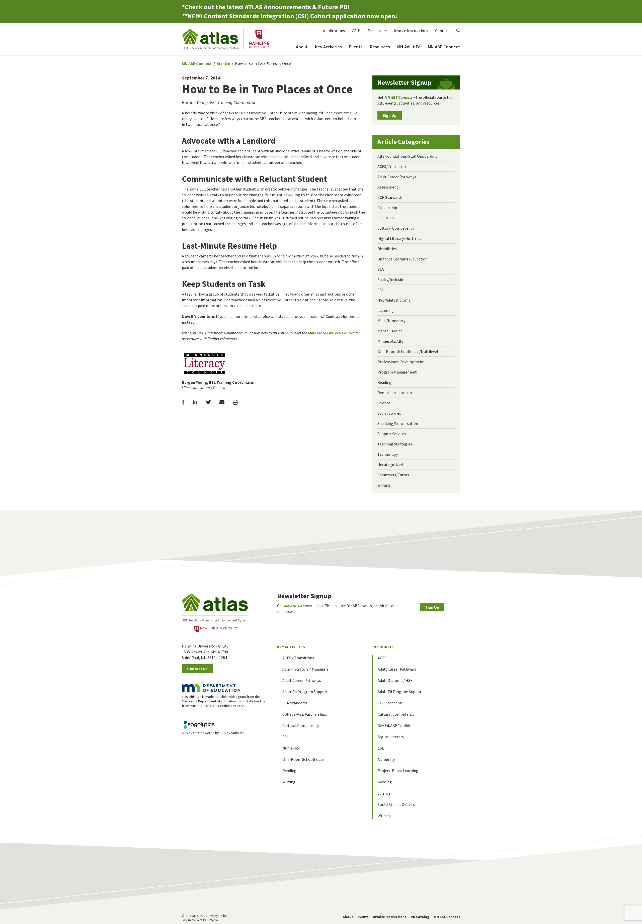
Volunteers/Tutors (393, 474)
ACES (382, 657)
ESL (380, 289)
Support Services (391, 433)
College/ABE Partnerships (304, 714)
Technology (387, 454)
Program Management (397, 372)
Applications (334, 30)
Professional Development (400, 361)
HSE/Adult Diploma (394, 300)
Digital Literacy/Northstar (400, 238)
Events (356, 47)
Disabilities (387, 248)
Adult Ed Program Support (305, 691)
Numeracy (291, 748)
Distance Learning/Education (402, 258)
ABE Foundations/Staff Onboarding (407, 156)
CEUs (356, 30)
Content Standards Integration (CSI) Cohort (267, 16)
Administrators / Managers (305, 669)
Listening (385, 310)
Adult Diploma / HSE (395, 680)
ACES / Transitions (298, 657)
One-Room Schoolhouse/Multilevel (407, 351)
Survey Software (232, 732)
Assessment (387, 187)
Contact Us (197, 668)
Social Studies (389, 413)
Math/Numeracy (391, 320)
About (302, 47)
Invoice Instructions (411, 30)
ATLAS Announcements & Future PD (296, 7)
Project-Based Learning (398, 770)
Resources (380, 47)
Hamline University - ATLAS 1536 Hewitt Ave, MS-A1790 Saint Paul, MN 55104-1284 (205, 651)
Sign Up (389, 115)
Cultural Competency (395, 228)
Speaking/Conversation (397, 423)
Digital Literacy (391, 736)
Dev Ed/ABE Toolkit (394, 725)
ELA (380, 269)
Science (383, 402)
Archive (223, 63)
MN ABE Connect (444, 47)
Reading (384, 382)
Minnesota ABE (390, 341)
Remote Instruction (394, 392)
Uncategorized (390, 464)
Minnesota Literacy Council (331, 332)
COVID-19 (385, 217)
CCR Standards (390, 197)
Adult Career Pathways (396, 176)
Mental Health (390, 330)
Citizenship (387, 207)
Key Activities (328, 47)
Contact (442, 30)
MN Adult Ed (409, 47)
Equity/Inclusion (391, 279)
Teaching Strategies (394, 443)
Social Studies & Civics (396, 804)
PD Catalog (420, 916)
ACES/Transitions (392, 166)
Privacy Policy (217, 916)
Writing (383, 485)
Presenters (377, 30)
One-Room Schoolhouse (303, 759)
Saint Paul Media (207, 920)
